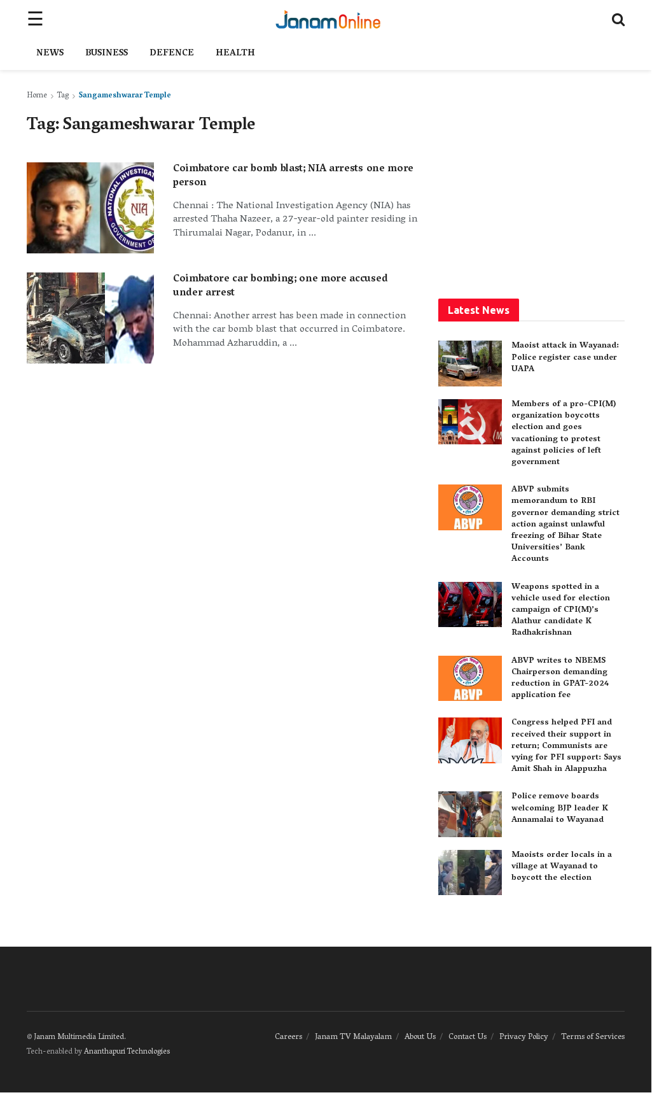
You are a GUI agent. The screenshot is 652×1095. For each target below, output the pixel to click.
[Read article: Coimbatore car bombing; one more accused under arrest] (90, 318)
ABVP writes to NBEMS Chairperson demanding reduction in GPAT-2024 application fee (560, 678)
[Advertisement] (545, 178)
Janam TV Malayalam (353, 1037)
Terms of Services (593, 1037)
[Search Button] (618, 19)
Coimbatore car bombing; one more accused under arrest (280, 286)
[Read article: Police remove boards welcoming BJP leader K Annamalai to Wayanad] (470, 814)
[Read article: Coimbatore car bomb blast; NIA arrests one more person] (90, 207)
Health (235, 53)
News (50, 53)
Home (37, 95)
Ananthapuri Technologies (127, 1052)
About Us (420, 1037)
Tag (63, 95)
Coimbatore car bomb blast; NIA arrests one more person (293, 176)
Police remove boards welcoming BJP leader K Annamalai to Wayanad (559, 808)
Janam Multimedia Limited (79, 1037)
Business (106, 53)
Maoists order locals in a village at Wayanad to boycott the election (561, 866)
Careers (288, 1037)
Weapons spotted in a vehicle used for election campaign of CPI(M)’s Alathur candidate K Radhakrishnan (560, 610)
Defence (171, 53)
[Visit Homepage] (327, 19)
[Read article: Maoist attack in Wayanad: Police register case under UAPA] (470, 363)
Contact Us (467, 1037)
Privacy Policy (523, 1037)
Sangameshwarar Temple (125, 95)
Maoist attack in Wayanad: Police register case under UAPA (565, 357)
